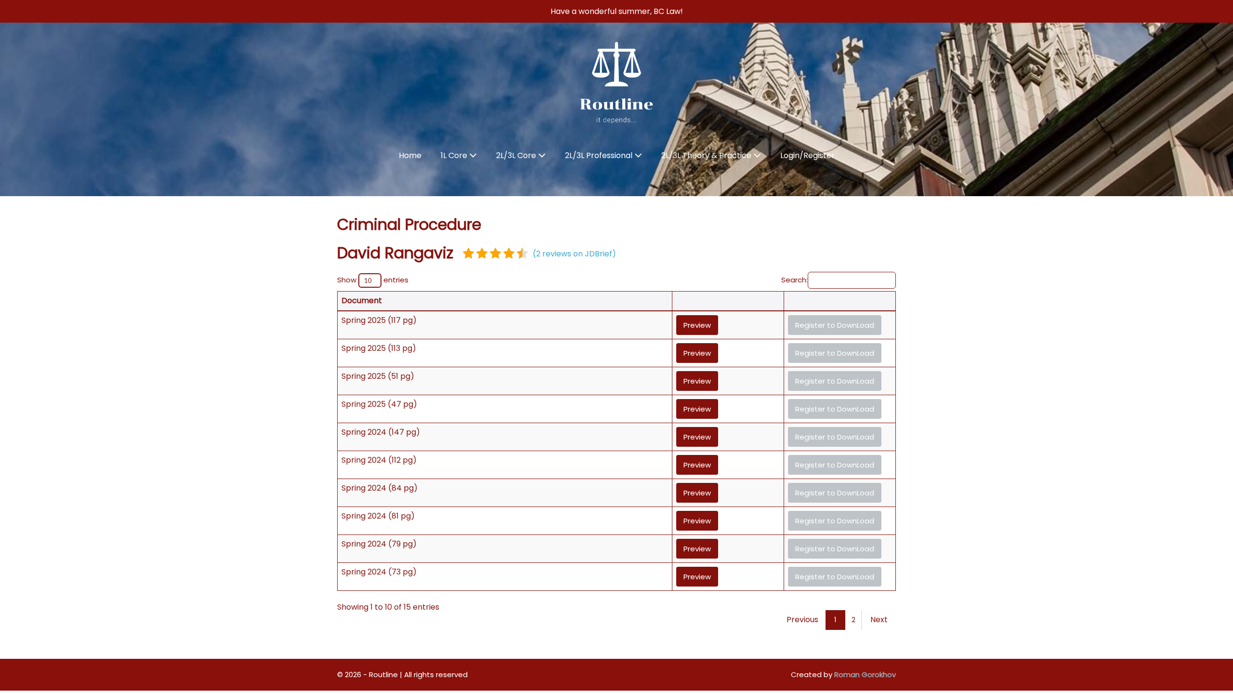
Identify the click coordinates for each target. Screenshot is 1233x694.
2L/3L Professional (599, 155)
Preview (697, 325)
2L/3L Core (517, 155)
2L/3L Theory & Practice (707, 155)
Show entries (372, 280)
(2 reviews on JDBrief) (574, 253)
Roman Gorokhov (865, 674)
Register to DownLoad (834, 325)
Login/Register (807, 155)
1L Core (455, 155)
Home (410, 155)
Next (879, 619)
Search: (794, 280)
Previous (802, 619)
